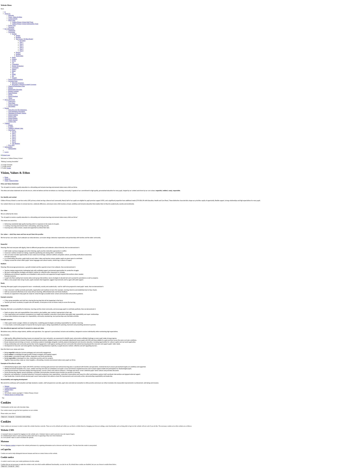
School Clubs (12, 116)
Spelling (18, 54)
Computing (15, 64)
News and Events (9, 99)
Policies (10, 88)
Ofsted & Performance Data (16, 86)
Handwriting (19, 56)
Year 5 (21, 49)
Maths (14, 57)
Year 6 (21, 51)
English (14, 34)
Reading (18, 37)
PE (13, 72)
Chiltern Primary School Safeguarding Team (25, 24)
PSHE (14, 74)
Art (13, 62)
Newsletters (11, 106)
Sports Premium (13, 96)
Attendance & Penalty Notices (17, 113)
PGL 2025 (11, 145)
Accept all (11, 416)
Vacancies (11, 27)
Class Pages (11, 130)
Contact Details (12, 18)
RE (13, 76)
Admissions (11, 30)
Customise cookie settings (23, 416)
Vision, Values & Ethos (15, 17)
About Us (7, 13)
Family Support (12, 120)
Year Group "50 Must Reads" (24, 39)
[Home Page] (5, 155)
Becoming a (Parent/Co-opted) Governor (24, 84)
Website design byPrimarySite (13, 394)
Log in (6, 152)
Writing (18, 35)
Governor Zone (12, 81)
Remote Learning (13, 91)
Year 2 (21, 44)
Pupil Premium (12, 93)
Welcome (11, 15)
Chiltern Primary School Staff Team (22, 22)
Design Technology (18, 66)
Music (14, 71)
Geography (15, 67)
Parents (6, 108)
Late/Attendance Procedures (16, 111)
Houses (10, 125)
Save (17, 466)
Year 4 (21, 47)
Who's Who (11, 20)
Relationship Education (15, 89)
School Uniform (13, 115)
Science (14, 59)
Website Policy (8, 389)
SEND (10, 94)
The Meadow (16, 143)
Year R (14, 132)
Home (6, 177)
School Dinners (12, 118)
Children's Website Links (15, 128)
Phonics (18, 52)
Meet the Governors (18, 83)
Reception (23, 40)
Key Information (9, 29)
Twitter (9, 168)
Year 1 (21, 42)
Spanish (14, 78)
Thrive (10, 98)
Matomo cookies (10, 445)
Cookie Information (10, 388)
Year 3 (21, 45)
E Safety (10, 126)
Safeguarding (8, 147)
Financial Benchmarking (15, 79)
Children (7, 123)
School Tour (12, 25)
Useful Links (12, 121)
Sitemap (6, 386)
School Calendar (13, 105)
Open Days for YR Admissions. (17, 110)
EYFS (14, 61)
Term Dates (11, 103)
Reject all (4, 416)
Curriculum (11, 32)
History (14, 69)
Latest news (11, 101)
